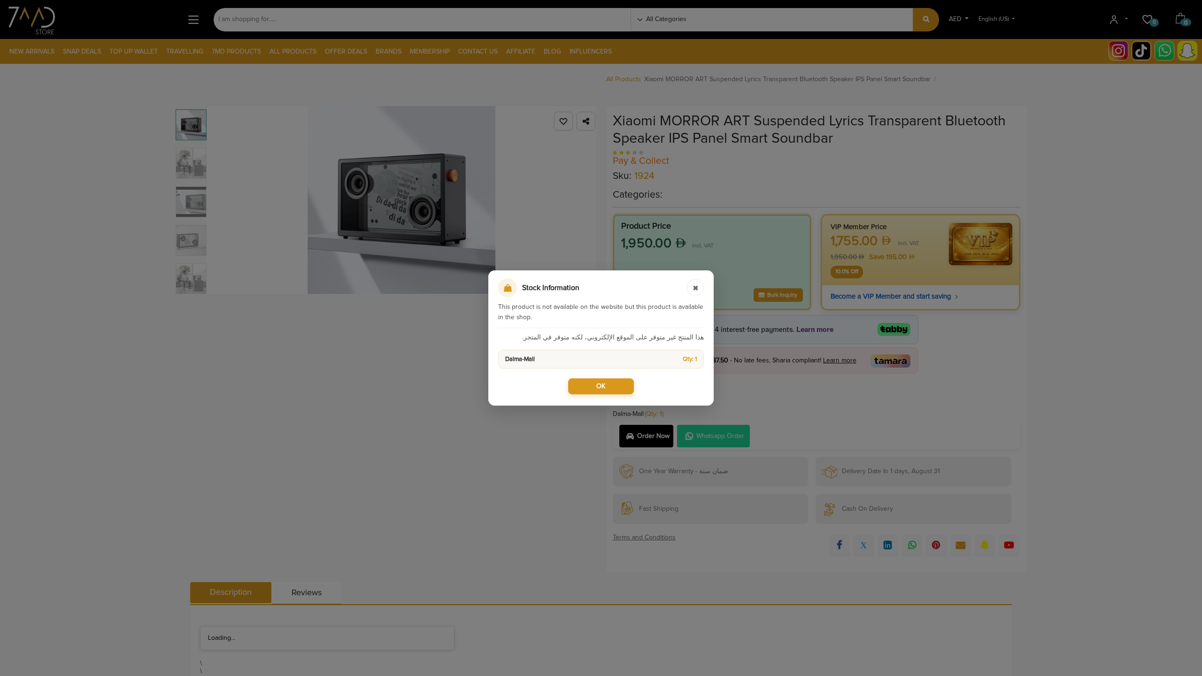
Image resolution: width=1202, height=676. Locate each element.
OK (601, 386)
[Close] (695, 287)
